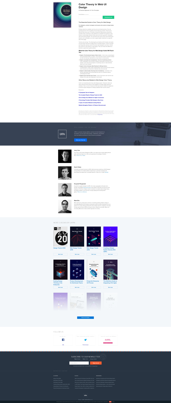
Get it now (60, 254)
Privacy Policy (100, 114)
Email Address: (84, 14)
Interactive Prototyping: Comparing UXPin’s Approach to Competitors (85, 388)
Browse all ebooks (85, 317)
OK (110, 401)
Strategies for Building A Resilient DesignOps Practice (106, 380)
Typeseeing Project (87, 187)
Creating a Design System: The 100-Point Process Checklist (60, 316)
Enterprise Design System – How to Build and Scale (105, 384)
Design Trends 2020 (59, 248)
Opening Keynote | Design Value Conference (104, 386)
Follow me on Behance (82, 191)
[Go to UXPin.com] (85, 395)
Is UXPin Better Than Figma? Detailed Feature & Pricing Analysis (85, 384)
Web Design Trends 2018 (57, 382)
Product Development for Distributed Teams (61, 388)
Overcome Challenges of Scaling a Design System (105, 382)
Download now (108, 17)
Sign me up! (96, 363)
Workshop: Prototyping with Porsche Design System (105, 378)
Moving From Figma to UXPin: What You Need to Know (84, 382)
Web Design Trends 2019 (57, 380)
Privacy (79, 399)
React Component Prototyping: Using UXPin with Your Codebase (85, 378)
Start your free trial (80, 140)
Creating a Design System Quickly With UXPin (109, 249)
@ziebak (106, 172)
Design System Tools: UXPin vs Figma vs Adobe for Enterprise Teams (85, 386)
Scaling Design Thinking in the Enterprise (57, 283)
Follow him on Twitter (80, 155)
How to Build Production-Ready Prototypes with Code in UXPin (85, 380)
